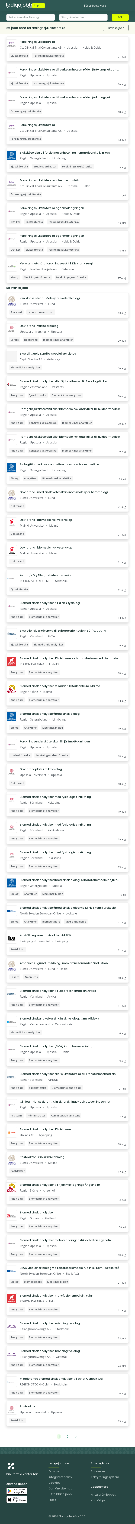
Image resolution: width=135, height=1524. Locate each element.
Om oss (54, 1471)
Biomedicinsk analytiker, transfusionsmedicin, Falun (57, 1296)
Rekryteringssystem (105, 1477)
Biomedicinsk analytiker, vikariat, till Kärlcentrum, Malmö (60, 686)
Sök (120, 17)
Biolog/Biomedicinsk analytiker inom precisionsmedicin (59, 464)
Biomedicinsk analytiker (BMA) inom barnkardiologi (56, 1046)
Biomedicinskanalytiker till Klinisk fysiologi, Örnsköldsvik (59, 1019)
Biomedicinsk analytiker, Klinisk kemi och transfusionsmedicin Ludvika (69, 658)
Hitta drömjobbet (103, 1495)
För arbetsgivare (95, 6)
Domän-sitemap (60, 1488)
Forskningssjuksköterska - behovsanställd (50, 180)
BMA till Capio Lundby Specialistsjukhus (48, 354)
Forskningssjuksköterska (37, 42)
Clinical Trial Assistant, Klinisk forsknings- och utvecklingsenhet (65, 1102)
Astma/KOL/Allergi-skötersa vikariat (46, 575)
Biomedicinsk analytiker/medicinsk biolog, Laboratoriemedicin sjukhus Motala (69, 880)
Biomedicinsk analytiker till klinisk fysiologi (50, 603)
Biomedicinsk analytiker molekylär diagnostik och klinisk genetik (65, 1240)
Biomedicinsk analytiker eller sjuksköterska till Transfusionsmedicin (68, 1074)
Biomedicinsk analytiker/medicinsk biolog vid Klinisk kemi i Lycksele (68, 908)
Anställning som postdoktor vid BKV (45, 935)
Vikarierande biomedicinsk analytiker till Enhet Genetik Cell (61, 1379)
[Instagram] (9, 1517)
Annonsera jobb (102, 1471)
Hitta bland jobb (60, 1494)
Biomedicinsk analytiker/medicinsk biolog (50, 714)
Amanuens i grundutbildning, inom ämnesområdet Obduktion (64, 963)
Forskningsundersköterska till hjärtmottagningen (55, 741)
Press (52, 1500)
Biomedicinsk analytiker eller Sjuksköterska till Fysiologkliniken (64, 381)
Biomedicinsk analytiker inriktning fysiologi (50, 1323)
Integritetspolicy (60, 1477)
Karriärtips (98, 1500)
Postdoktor (28, 1406)
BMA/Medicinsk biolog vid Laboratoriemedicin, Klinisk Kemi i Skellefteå (70, 1268)
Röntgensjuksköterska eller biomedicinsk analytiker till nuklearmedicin (70, 409)
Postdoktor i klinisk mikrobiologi (42, 1157)
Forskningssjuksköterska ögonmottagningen (52, 208)
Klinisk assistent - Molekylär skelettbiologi (50, 298)
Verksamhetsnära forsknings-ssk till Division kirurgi (56, 263)
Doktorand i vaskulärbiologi (39, 326)
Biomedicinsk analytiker (37, 1212)
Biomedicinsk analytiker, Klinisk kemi (46, 1129)
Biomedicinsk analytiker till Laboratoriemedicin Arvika (58, 991)
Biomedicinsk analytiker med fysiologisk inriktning (55, 797)
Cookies (54, 1483)
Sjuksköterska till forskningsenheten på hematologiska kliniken (65, 153)
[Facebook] (23, 1517)
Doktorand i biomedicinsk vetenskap (46, 520)
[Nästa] (76, 1436)
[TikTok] (30, 1517)
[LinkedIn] (16, 1517)
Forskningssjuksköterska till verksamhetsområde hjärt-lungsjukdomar (69, 70)
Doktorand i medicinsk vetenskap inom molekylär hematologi (64, 492)
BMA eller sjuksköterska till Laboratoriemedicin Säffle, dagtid (63, 631)
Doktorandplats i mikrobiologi (41, 769)
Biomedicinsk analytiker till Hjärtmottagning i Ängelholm (60, 1185)
